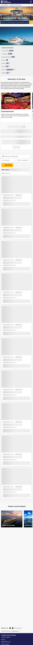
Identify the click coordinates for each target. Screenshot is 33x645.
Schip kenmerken (11, 22)
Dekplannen (29, 22)
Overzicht (3, 22)
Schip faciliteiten (21, 22)
